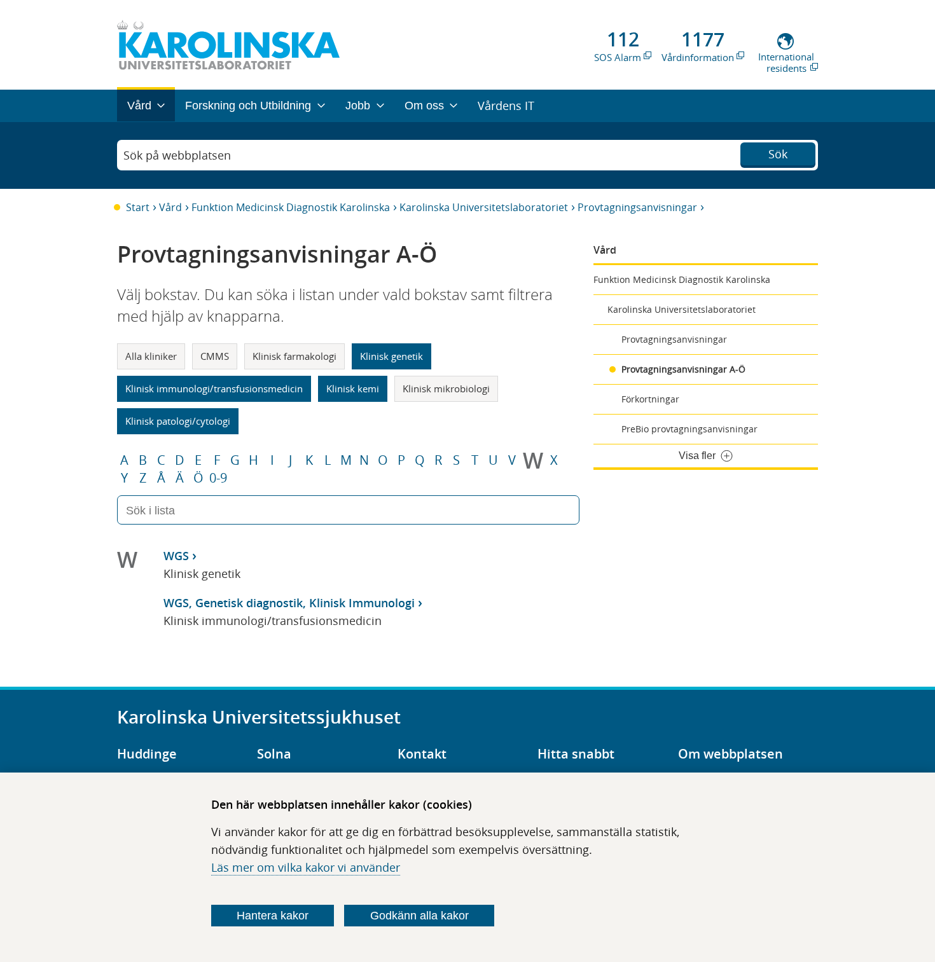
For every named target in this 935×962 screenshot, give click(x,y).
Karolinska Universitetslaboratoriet (483, 207)
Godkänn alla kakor (419, 915)
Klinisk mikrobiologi (446, 388)
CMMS (214, 356)
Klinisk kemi (352, 388)
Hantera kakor (272, 915)
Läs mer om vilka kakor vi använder (305, 867)
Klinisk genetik (391, 356)
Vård (170, 207)
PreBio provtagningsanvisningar (689, 429)
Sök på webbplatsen (177, 155)
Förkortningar (650, 399)
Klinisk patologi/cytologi (177, 421)
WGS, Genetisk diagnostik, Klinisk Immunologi (289, 602)
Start (137, 207)
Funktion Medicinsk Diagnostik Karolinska (290, 207)
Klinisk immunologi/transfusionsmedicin (214, 388)
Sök (777, 153)
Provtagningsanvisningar (637, 207)
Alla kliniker (151, 356)
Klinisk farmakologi (294, 356)
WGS (176, 555)
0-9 (218, 478)
